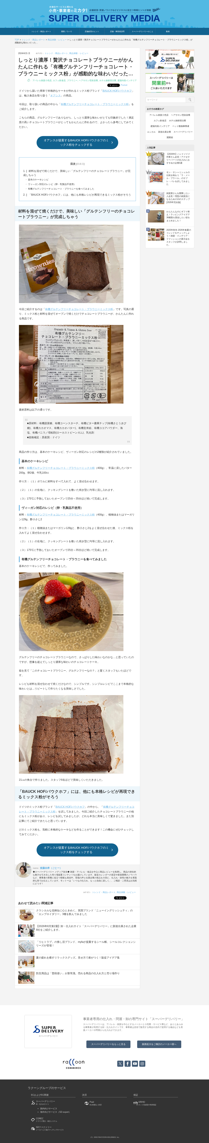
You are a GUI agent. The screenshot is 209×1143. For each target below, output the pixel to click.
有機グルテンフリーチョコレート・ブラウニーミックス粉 (95, 104)
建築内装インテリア (127, 80)
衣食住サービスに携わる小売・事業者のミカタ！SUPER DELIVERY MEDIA (104, 14)
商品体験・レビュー (78, 53)
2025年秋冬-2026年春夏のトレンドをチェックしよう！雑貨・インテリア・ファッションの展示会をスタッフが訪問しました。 (178, 237)
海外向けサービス (55, 1112)
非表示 (80, 164)
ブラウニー (72, 80)
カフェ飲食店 (59, 80)
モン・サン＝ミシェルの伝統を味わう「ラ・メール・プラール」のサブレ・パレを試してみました (178, 178)
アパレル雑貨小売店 (42, 80)
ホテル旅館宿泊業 (107, 80)
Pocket (124, 85)
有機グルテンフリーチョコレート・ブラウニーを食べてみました (60, 188)
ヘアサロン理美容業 (88, 80)
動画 (168, 31)
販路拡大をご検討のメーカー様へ (159, 1044)
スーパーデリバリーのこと (142, 31)
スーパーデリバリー (183, 132)
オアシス (55, 95)
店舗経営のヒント (92, 31)
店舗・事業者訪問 (117, 31)
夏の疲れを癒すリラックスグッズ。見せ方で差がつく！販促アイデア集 (78, 957)
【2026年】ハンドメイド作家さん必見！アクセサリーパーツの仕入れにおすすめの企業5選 (178, 158)
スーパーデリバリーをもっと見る (108, 1044)
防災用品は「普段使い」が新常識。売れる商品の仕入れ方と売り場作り (78, 973)
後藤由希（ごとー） (51, 867)
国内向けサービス (48, 1108)
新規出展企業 (164, 132)
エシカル (151, 132)
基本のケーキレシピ (37, 179)
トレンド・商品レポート (41, 31)
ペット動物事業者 (180, 126)
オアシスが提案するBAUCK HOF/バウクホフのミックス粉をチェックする (76, 142)
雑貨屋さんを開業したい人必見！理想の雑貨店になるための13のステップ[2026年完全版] (178, 197)
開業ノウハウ (66, 31)
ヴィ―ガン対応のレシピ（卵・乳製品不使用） (51, 184)
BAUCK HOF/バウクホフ (117, 90)
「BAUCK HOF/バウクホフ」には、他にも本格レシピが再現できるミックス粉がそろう (77, 194)
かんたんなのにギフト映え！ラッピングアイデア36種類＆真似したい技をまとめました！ (178, 216)
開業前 (170, 137)
